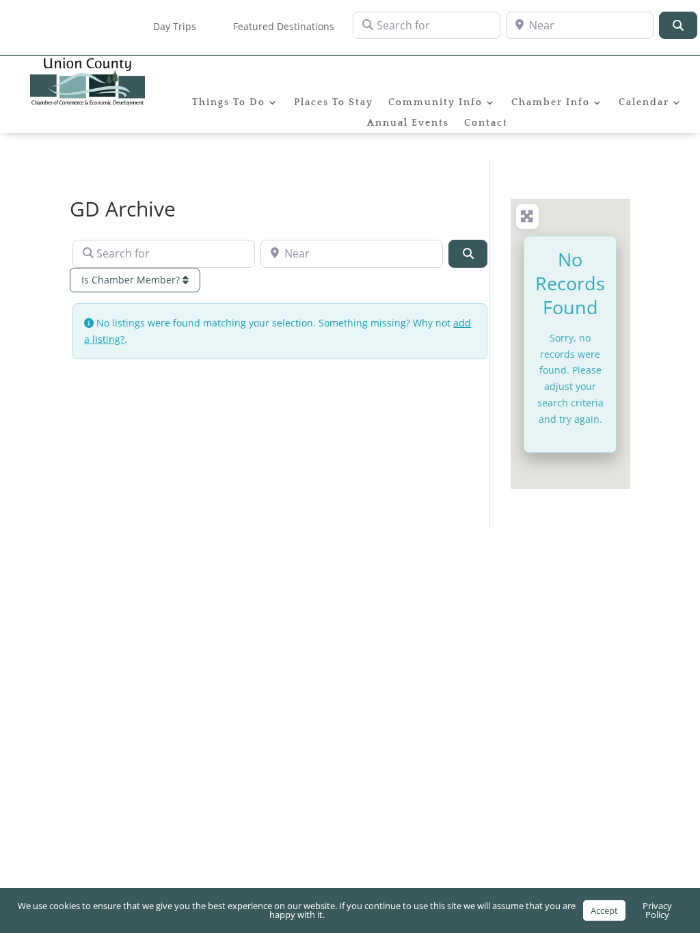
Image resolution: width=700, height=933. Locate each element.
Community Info (435, 103)
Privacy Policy (657, 910)
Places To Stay (333, 103)
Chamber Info (550, 103)
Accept (604, 910)
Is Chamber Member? (132, 279)
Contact (486, 123)
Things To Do (228, 103)
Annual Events (408, 123)
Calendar (644, 103)
